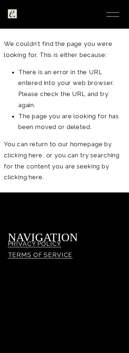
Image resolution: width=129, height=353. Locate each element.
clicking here (23, 155)
